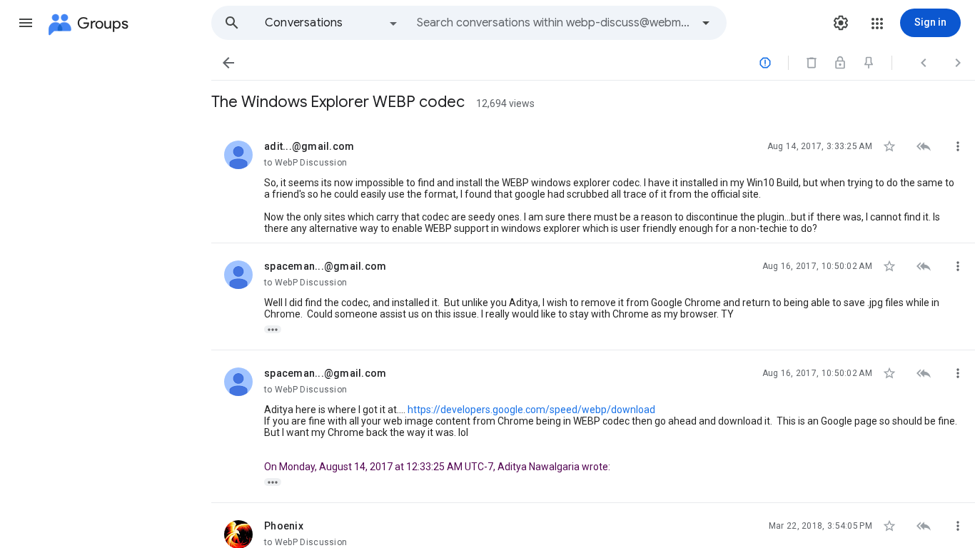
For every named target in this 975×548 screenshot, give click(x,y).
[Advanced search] (706, 22)
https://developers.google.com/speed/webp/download (531, 409)
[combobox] (554, 22)
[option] (331, 22)
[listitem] (593, 183)
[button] (26, 23)
